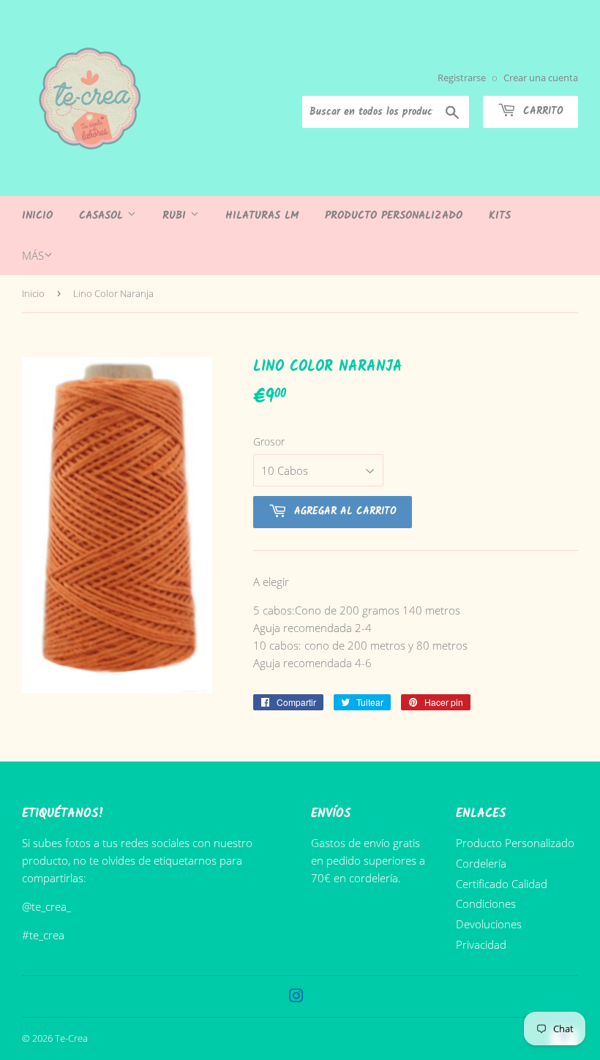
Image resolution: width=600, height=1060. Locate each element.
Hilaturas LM (262, 216)
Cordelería (481, 863)
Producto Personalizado (393, 216)
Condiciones (486, 903)
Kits (500, 216)
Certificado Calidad (501, 883)
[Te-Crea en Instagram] (296, 997)
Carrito (541, 111)
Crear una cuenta (540, 77)
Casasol (103, 216)
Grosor (269, 441)
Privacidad (481, 944)
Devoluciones (489, 924)
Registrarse (462, 77)
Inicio (37, 216)
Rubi (176, 216)
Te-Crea (71, 1038)
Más (33, 255)
